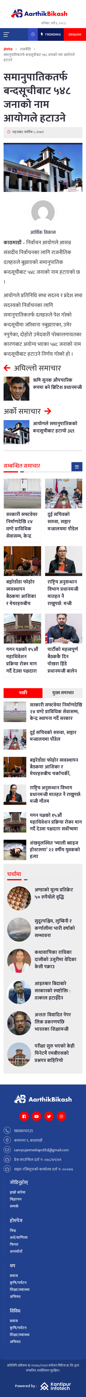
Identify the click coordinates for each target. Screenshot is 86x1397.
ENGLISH (75, 34)
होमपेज (8, 49)
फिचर (14, 1244)
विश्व (13, 1230)
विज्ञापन (16, 1199)
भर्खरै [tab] (23, 693)
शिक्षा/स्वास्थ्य (19, 1290)
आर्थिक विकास (43, 232)
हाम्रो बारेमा (18, 1192)
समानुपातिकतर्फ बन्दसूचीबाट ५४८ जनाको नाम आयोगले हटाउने (37, 97)
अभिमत (15, 1296)
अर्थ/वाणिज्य (19, 1237)
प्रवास (14, 1276)
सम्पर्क (14, 1206)
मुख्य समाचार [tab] (63, 693)
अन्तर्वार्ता (16, 1251)
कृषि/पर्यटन (18, 1283)
